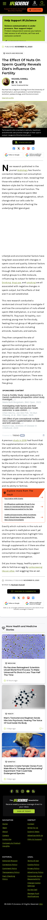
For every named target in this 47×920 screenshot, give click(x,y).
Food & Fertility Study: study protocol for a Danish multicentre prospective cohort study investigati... (23, 397)
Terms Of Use (33, 861)
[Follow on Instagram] (22, 791)
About (5, 831)
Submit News (33, 831)
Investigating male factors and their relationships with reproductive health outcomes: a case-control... (20, 408)
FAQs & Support (34, 839)
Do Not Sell (32, 889)
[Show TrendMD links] (44, 435)
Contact (30, 824)
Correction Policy (9, 864)
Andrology (22, 170)
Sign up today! (24, 811)
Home (5, 824)
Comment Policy (9, 868)
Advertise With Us (35, 835)
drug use (16, 282)
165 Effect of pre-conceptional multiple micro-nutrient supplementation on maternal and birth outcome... (23, 421)
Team (4, 828)
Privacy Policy (33, 868)
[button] (42, 2)
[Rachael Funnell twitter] (16, 82)
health (10, 714)
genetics (11, 762)
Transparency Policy (10, 872)
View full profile (8, 98)
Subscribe (6, 839)
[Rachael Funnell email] (20, 82)
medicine (12, 663)
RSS (41, 904)
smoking (31, 282)
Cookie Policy (33, 864)
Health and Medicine (14, 53)
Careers (5, 835)
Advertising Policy (35, 872)
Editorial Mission (9, 861)
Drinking (6, 282)
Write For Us (32, 828)
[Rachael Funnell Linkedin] (13, 82)
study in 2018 (20, 440)
